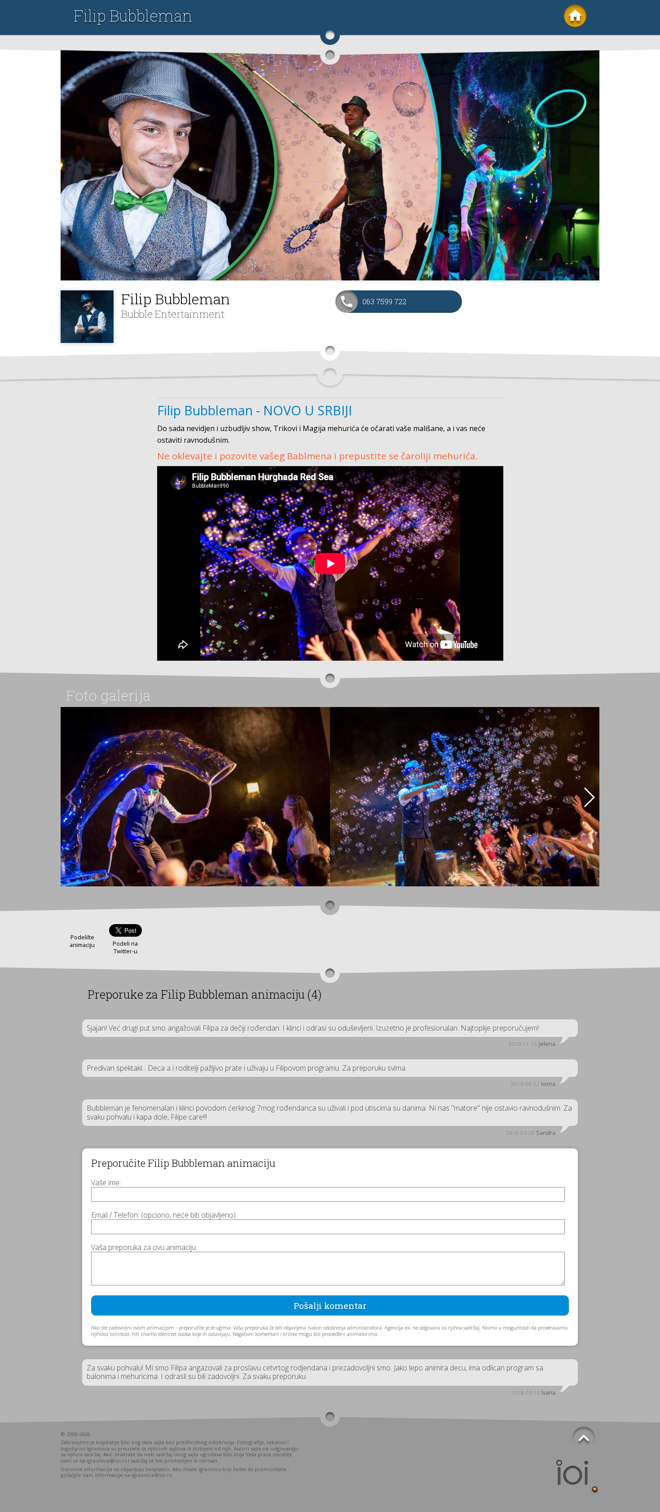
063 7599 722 (384, 301)
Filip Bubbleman (133, 15)
